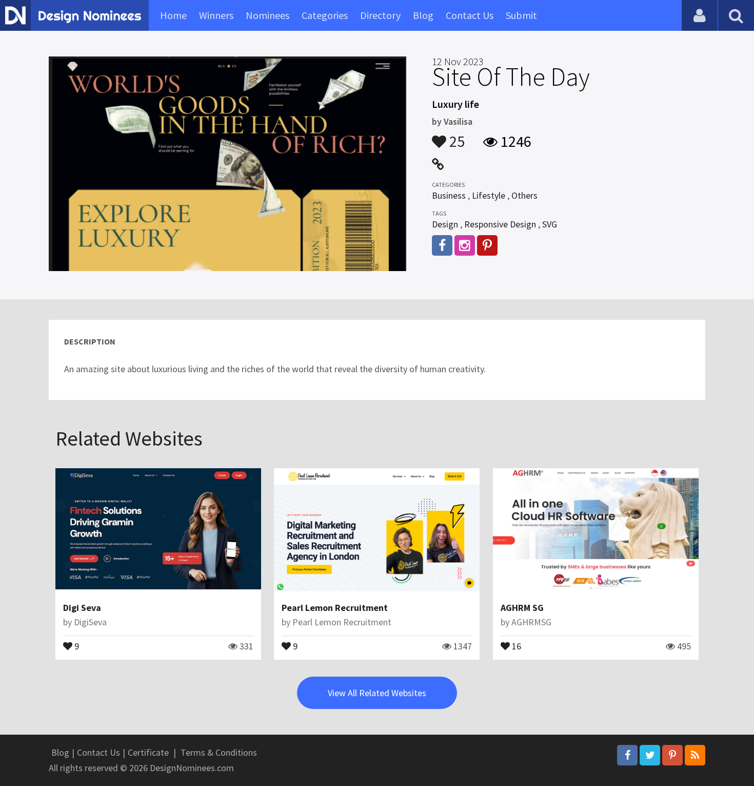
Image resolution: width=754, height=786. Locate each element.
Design (445, 224)
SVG (549, 224)
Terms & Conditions (219, 752)
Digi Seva (82, 608)
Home (173, 15)
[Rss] (695, 755)
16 (515, 645)
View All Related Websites (377, 693)
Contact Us (469, 15)
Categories (325, 15)
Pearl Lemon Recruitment (335, 608)
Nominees (267, 15)
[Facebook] (627, 755)
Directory (380, 15)
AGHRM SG (522, 608)
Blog (423, 15)
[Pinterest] (672, 755)
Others (524, 195)
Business (449, 195)
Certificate (148, 752)
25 (455, 136)
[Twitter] (650, 755)
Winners (216, 15)
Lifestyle (488, 195)
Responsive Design (500, 224)
